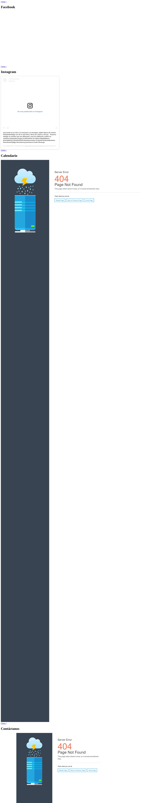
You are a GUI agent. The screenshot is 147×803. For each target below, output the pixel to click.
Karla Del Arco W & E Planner (35, 146)
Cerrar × (4, 2)
